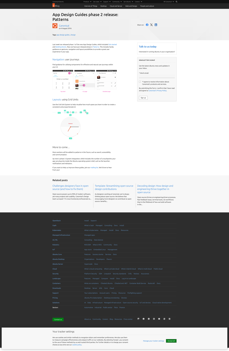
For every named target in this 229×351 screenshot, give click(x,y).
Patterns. (96, 47)
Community (107, 245)
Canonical (64, 25)
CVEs (130, 274)
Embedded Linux (100, 249)
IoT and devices (145, 302)
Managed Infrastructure (112, 302)
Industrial (98, 307)
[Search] (176, 1)
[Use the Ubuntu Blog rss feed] (170, 319)
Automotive (88, 307)
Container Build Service (137, 283)
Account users (105, 293)
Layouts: (57, 99)
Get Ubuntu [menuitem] (127, 1)
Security (56, 274)
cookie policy (77, 345)
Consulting (108, 225)
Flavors (109, 259)
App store (88, 249)
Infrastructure (97, 302)
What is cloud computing (93, 269)
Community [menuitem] (116, 1)
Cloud (55, 269)
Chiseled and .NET (121, 283)
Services (108, 254)
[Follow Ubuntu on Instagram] (154, 319)
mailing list (94, 167)
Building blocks (61, 47)
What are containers (91, 283)
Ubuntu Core (57, 254)
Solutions (56, 302)
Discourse (122, 293)
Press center (128, 319)
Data (89, 302)
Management (112, 249)
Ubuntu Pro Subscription (93, 298)
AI (85, 302)
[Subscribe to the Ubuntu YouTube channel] (159, 319)
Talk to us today (147, 46)
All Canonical (168, 1)
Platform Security (90, 274)
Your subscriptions (91, 293)
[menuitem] (169, 1)
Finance (122, 307)
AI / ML (55, 240)
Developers (100, 259)
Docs (116, 225)
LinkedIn (156, 25)
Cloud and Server (116, 6)
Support (94, 220)
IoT (54, 249)
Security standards (119, 274)
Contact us (58, 319)
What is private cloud (111, 269)
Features (87, 254)
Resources (124, 230)
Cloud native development (162, 302)
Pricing (114, 293)
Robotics (56, 245)
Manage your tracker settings (153, 341)
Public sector (107, 307)
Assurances (145, 274)
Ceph (54, 225)
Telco (116, 307)
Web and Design (131, 6)
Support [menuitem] (105, 1)
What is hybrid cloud (128, 269)
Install (86, 220)
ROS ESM (87, 245)
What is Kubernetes (91, 230)
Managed (99, 225)
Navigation (58, 59)
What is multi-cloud (145, 269)
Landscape (56, 278)
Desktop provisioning (111, 298)
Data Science (98, 240)
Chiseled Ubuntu (107, 283)
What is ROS (97, 245)
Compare (104, 278)
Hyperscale (88, 264)
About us (87, 319)
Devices (124, 298)
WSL (100, 288)
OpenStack (57, 220)
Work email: (144, 73)
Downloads (57, 288)
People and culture (147, 6)
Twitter (151, 25)
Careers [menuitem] (137, 1)
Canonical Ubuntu (58, 1)
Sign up (143, 98)
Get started (113, 44)
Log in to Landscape (129, 278)
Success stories (98, 254)
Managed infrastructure (61, 235)
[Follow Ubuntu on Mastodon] (139, 319)
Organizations (89, 259)
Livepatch (107, 274)
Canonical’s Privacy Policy (157, 90)
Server (94, 288)
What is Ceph (89, 225)
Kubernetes (57, 230)
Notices (136, 274)
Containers (56, 283)
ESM (100, 274)
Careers (105, 319)
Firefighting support (134, 293)
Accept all (171, 341)
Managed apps (89, 235)
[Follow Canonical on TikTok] (164, 319)
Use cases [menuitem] (96, 1)
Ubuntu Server (58, 264)
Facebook (147, 25)
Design (73, 35)
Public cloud (158, 269)
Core (106, 288)
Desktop (103, 6)
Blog (111, 319)
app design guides (63, 35)
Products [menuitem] (86, 1)
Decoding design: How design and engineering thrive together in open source (155, 189)
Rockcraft (151, 283)
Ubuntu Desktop (58, 259)
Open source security (130, 302)
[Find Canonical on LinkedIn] (149, 319)
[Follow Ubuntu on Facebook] (144, 319)
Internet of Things (90, 6)
